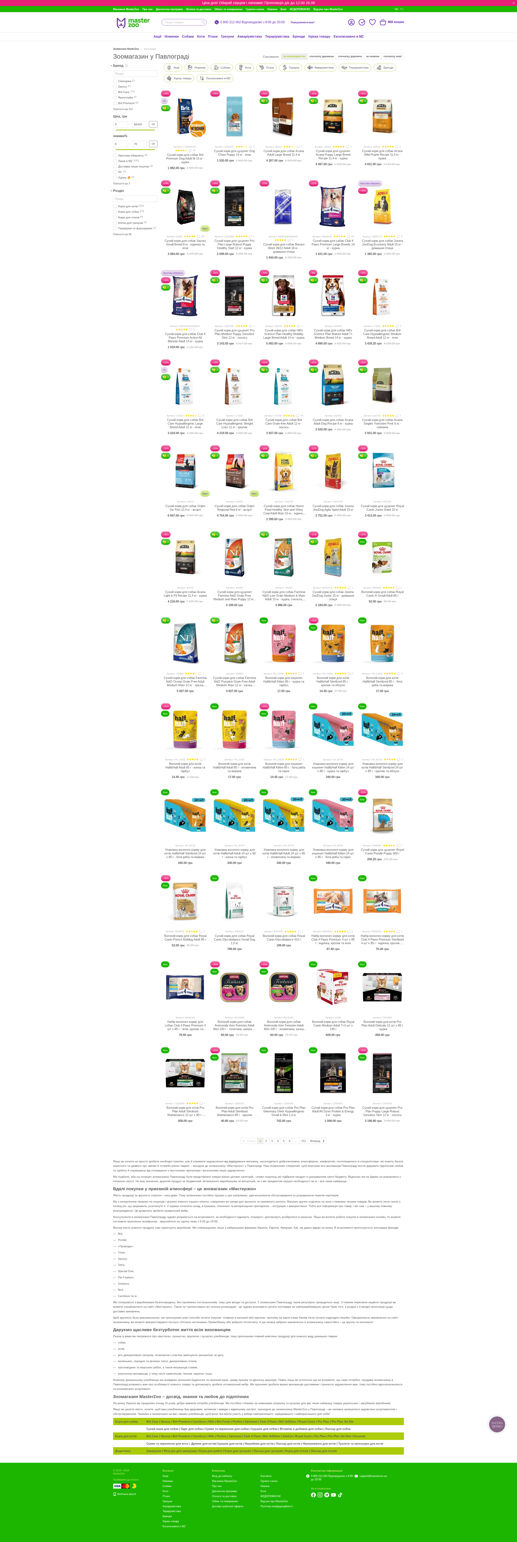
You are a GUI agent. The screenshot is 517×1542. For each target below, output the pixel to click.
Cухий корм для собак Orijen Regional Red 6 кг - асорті (234, 507)
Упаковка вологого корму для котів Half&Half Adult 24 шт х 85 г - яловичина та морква (284, 853)
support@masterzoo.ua (373, 1476)
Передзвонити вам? (303, 22)
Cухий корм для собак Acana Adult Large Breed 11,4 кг (284, 152)
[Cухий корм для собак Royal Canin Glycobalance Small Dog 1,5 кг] (234, 901)
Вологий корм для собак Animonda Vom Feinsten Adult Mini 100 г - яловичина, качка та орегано (284, 1027)
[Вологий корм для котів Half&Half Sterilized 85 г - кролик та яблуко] (333, 643)
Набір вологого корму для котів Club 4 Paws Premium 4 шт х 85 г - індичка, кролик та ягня (333, 939)
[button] (514, 3)
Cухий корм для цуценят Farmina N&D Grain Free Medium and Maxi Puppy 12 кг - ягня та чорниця (234, 597)
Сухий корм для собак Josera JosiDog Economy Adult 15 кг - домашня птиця (382, 244)
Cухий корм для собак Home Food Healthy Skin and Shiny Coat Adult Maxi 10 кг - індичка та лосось (283, 511)
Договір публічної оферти (227, 1506)
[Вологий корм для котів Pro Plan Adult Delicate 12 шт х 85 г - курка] (382, 987)
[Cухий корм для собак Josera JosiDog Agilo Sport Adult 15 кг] (333, 471)
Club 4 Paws (268, 1421)
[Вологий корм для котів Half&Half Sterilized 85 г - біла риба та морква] (382, 643)
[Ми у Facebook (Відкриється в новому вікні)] (313, 1494)
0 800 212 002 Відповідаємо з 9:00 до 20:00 (252, 22)
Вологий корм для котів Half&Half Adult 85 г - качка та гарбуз (185, 767)
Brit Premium (181, 1421)
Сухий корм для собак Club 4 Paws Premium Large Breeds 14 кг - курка (333, 244)
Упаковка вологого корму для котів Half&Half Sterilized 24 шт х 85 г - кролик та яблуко (382, 767)
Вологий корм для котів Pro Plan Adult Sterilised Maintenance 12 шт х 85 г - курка (185, 1113)
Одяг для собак (192, 1428)
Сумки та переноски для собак (227, 1428)
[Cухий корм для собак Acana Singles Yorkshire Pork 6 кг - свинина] (382, 385)
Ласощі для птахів (324, 1450)
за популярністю (294, 56)
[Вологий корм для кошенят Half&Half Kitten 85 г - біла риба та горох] (283, 729)
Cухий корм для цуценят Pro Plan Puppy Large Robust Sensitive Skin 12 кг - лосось (382, 1111)
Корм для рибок (210, 1450)
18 (352, 236)
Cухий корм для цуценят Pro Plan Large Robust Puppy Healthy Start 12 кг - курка (234, 244)
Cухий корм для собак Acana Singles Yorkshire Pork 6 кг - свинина (382, 423)
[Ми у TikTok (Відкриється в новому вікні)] (340, 1494)
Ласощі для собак (338, 1428)
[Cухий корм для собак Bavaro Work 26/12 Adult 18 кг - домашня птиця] (283, 206)
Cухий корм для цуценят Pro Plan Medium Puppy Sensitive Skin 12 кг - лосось (234, 334)
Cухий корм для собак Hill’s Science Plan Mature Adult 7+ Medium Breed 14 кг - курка (333, 334)
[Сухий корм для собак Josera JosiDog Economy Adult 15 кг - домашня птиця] (382, 206)
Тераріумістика (277, 36)
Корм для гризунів (238, 1450)
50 (193, 150)
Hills (211, 1421)
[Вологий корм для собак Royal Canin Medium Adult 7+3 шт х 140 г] (333, 987)
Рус (402, 9)
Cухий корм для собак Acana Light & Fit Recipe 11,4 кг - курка (185, 593)
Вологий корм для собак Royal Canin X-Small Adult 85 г (382, 593)
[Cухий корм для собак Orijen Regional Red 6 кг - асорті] (234, 471)
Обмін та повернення (228, 9)
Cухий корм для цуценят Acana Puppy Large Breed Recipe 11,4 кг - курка (333, 154)
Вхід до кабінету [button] (222, 1476)
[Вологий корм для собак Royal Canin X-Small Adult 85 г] (382, 557)
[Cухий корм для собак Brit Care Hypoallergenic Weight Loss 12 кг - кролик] (234, 385)
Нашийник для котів (259, 1443)
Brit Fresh (223, 1421)
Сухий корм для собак (162, 1428)
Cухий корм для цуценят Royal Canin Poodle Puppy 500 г (382, 851)
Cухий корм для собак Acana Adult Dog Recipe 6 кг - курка (333, 421)
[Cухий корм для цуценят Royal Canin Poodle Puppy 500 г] (382, 815)
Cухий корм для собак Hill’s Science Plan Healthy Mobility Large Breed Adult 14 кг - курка (283, 334)
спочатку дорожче (350, 56)
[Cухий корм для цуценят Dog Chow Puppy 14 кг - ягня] (234, 116)
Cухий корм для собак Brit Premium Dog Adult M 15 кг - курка (185, 158)
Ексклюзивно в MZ (349, 36)
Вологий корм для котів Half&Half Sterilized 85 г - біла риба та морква (382, 681)
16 (301, 415)
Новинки (172, 36)
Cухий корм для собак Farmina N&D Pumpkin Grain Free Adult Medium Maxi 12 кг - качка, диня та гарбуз (234, 683)
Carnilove (199, 1421)
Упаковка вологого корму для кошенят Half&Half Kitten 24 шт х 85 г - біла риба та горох (333, 853)
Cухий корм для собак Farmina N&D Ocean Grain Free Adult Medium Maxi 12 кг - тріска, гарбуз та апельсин (185, 683)
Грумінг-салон (255, 9)
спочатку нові (393, 56)
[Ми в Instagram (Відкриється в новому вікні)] (320, 1494)
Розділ (118, 191)
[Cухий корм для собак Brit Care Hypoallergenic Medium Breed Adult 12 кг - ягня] (382, 296)
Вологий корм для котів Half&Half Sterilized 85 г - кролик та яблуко (333, 681)
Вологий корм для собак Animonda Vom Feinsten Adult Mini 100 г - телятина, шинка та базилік (234, 1027)
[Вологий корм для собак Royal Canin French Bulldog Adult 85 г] (185, 901)
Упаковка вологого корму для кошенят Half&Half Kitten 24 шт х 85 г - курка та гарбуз (333, 767)
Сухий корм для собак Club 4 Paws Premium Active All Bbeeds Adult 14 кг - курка (185, 337)
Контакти (266, 1476)
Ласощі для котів (288, 1443)
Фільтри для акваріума (180, 1450)
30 (202, 236)
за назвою (372, 56)
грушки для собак (264, 1428)
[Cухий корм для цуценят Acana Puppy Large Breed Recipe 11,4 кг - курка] (333, 116)
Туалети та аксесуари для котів (360, 1443)
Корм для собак (126, 1421)
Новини (272, 9)
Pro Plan (323, 1421)
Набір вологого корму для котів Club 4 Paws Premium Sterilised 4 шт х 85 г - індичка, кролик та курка (382, 941)
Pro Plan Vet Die (342, 1421)
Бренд (118, 65)
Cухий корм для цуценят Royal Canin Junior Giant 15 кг (382, 507)
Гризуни (227, 36)
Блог (284, 9)
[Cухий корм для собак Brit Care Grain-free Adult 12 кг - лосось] (283, 385)
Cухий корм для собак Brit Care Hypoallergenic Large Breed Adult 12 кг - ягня (185, 423)
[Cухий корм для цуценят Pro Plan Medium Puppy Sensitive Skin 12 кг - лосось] (234, 296)
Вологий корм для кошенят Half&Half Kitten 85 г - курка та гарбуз (283, 681)
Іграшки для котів (230, 1443)
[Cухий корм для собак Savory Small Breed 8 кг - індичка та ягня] (185, 206)
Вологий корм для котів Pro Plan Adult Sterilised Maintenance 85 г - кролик (234, 1111)
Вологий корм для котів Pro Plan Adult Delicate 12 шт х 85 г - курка (382, 1025)
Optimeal (251, 1421)
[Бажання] (372, 22)
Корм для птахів (296, 1450)
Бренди (299, 36)
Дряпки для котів (203, 1443)
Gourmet (359, 1436)
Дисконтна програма (169, 9)
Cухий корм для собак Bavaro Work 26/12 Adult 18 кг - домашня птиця (284, 248)
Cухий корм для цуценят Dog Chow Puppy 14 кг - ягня (234, 152)
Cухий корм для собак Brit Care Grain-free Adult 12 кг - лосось (283, 423)
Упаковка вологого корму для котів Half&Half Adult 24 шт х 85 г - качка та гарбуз (234, 853)
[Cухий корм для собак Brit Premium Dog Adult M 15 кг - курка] (185, 116)
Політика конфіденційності (277, 1506)
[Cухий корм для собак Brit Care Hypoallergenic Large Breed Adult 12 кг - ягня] (185, 385)
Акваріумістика (249, 36)
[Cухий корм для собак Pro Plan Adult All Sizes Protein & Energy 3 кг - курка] (333, 1073)
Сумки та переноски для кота (167, 1443)
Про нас (147, 9)
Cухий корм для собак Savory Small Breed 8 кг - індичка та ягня (185, 244)
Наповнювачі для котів (319, 1443)
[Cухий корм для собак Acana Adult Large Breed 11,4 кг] (283, 116)
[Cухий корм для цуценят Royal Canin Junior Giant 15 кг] (382, 471)
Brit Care (152, 1421)
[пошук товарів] (203, 22)
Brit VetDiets (287, 1421)
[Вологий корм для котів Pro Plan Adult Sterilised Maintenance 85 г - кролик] (234, 1073)
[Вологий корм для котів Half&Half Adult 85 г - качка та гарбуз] (185, 729)
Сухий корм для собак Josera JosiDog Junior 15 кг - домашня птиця (333, 595)
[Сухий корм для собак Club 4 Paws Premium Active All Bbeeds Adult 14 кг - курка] (185, 296)
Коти (201, 36)
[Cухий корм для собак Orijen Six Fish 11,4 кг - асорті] (185, 471)
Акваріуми (153, 1450)
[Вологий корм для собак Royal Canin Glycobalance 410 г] (283, 901)
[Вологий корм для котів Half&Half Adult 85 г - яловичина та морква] (234, 729)
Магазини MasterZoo (126, 9)
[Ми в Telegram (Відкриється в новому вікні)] (326, 1494)
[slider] (114, 130)
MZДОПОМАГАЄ (300, 9)
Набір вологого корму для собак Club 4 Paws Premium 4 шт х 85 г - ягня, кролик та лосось (185, 1027)
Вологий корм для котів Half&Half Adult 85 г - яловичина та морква (234, 767)
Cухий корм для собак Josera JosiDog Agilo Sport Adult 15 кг (333, 507)
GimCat (288, 1436)
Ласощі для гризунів (268, 1450)
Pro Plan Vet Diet (339, 1436)
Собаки (188, 36)
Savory (165, 1421)
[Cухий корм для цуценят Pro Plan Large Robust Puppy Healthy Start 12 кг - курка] (234, 206)
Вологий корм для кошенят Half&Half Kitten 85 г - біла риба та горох (284, 767)
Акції (157, 36)
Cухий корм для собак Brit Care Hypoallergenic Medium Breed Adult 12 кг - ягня (382, 334)
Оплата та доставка (198, 9)
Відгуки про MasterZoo (328, 9)
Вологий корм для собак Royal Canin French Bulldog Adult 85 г (185, 937)
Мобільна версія (126, 1494)
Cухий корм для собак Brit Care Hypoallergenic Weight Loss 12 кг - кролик (234, 423)
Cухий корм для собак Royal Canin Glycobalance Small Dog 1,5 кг (234, 939)
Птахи (213, 36)
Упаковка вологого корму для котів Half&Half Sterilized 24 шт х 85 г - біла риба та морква (185, 853)
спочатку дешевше (321, 56)
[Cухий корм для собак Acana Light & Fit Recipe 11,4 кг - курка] (185, 557)
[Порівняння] (362, 22)
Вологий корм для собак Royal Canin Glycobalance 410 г (284, 937)
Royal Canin (306, 1421)
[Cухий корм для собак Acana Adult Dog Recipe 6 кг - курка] (333, 385)
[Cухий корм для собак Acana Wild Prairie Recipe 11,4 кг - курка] (382, 116)
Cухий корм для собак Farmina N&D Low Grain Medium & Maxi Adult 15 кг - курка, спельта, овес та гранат (283, 597)
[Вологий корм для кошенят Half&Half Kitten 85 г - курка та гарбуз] (283, 643)
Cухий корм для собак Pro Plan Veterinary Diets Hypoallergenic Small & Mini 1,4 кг (283, 1111)
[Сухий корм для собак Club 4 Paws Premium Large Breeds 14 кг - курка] (333, 206)
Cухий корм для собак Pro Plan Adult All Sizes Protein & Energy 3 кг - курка (333, 1111)
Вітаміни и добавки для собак (301, 1428)
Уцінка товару (319, 36)
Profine (238, 1421)
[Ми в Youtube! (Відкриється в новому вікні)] (333, 1494)
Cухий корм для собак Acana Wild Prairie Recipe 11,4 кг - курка (382, 154)
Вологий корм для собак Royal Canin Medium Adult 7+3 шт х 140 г (333, 1025)
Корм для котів (126, 1436)
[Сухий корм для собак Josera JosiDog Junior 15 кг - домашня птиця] (333, 557)
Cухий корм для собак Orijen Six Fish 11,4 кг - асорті (185, 507)
